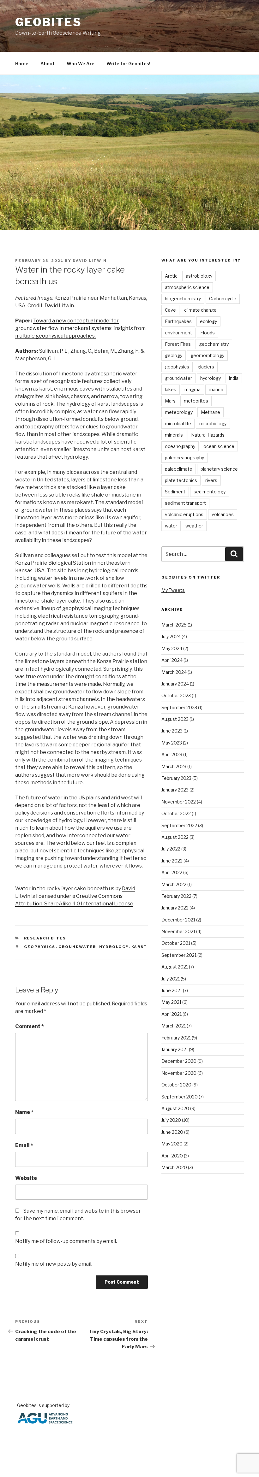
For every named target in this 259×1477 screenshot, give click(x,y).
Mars (170, 400)
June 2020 (172, 1132)
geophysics (40, 946)
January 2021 (174, 1049)
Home (21, 63)
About (47, 63)
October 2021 (175, 943)
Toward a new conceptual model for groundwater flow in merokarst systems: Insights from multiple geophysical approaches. (80, 328)
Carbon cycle (222, 298)
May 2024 (171, 648)
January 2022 (175, 907)
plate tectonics (181, 480)
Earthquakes (178, 321)
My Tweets (173, 590)
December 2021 (178, 919)
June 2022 (172, 860)
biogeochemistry (183, 298)
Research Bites (45, 938)
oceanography (180, 446)
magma (192, 389)
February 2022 (176, 896)
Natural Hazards (208, 435)
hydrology (114, 946)
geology (173, 355)
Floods (207, 332)
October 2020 (176, 1084)
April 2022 (171, 872)
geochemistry (214, 344)
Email (24, 1145)
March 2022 (173, 884)
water (171, 525)
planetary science (219, 469)
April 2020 (172, 1155)
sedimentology (210, 491)
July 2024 (171, 636)
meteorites (196, 400)
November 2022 (178, 801)
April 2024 (172, 660)
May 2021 (171, 1002)
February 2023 (176, 778)
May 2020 (172, 1143)
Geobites (48, 22)
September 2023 (179, 707)
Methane (210, 412)
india (233, 378)
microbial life (178, 423)
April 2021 (171, 1014)
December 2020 (178, 1061)
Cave (170, 310)
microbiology (212, 423)
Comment (29, 1026)
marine (216, 389)
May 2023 (171, 742)
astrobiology (199, 276)
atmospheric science (187, 287)
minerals (174, 435)
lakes (170, 389)
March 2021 (173, 1025)
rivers (211, 480)
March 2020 (174, 1167)
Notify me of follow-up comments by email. (66, 1241)
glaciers (205, 366)
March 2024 (174, 672)
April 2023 (171, 754)
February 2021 (176, 1037)
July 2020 (171, 1120)
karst (139, 946)
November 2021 (178, 931)
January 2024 (175, 683)
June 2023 (172, 730)
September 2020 (179, 1096)
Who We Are (80, 63)
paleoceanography (184, 457)
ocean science (218, 446)
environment (178, 332)
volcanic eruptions (184, 514)
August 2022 (175, 837)
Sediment (175, 491)
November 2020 (178, 1073)
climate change (200, 310)
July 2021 (170, 978)
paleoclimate (178, 469)
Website (26, 1178)
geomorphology (207, 355)
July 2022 (170, 848)
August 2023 (175, 719)
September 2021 (178, 955)
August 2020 (175, 1108)
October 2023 (176, 695)
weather (194, 525)
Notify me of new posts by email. (53, 1264)
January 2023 (175, 789)
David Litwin (90, 260)
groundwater (77, 946)
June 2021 (171, 990)
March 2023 (173, 766)
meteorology (179, 412)
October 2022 (176, 813)
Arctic (171, 276)
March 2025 (174, 624)
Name (24, 1112)
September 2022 (179, 825)
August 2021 (174, 966)
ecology (208, 321)
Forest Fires (178, 344)
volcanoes (223, 514)
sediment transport (185, 503)
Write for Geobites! (128, 63)
